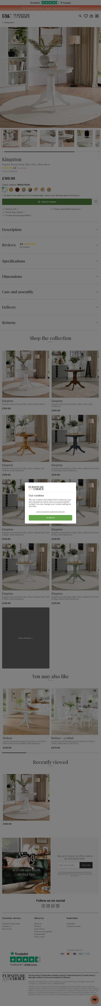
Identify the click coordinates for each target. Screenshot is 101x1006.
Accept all (50, 518)
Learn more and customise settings (50, 512)
